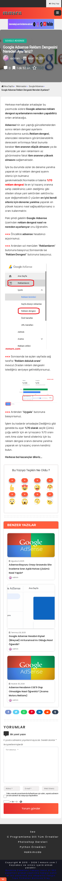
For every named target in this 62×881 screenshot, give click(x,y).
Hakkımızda (33, 852)
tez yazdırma (18, 875)
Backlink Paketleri (17, 870)
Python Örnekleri (33, 847)
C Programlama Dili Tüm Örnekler (33, 837)
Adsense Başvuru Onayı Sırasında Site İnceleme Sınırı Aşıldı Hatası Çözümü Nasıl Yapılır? (30, 568)
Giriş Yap (55, 3)
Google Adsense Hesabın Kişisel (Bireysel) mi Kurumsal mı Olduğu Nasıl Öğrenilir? (30, 640)
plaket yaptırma (28, 873)
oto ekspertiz (37, 875)
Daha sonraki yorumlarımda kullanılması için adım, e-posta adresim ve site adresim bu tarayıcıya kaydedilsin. (32, 795)
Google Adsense (15, 40)
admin (15, 577)
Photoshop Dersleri (33, 842)
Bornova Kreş (41, 878)
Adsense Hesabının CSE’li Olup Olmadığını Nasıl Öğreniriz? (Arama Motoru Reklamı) (28, 691)
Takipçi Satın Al (40, 870)
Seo (33, 831)
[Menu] (57, 13)
